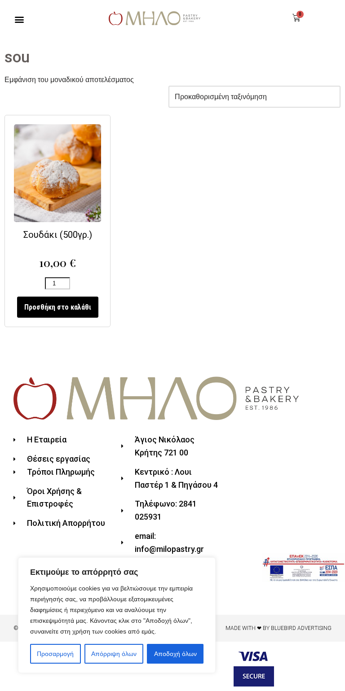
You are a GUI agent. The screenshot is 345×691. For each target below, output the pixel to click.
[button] (19, 19)
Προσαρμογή (55, 653)
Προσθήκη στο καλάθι (57, 307)
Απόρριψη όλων (114, 653)
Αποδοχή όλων (175, 653)
